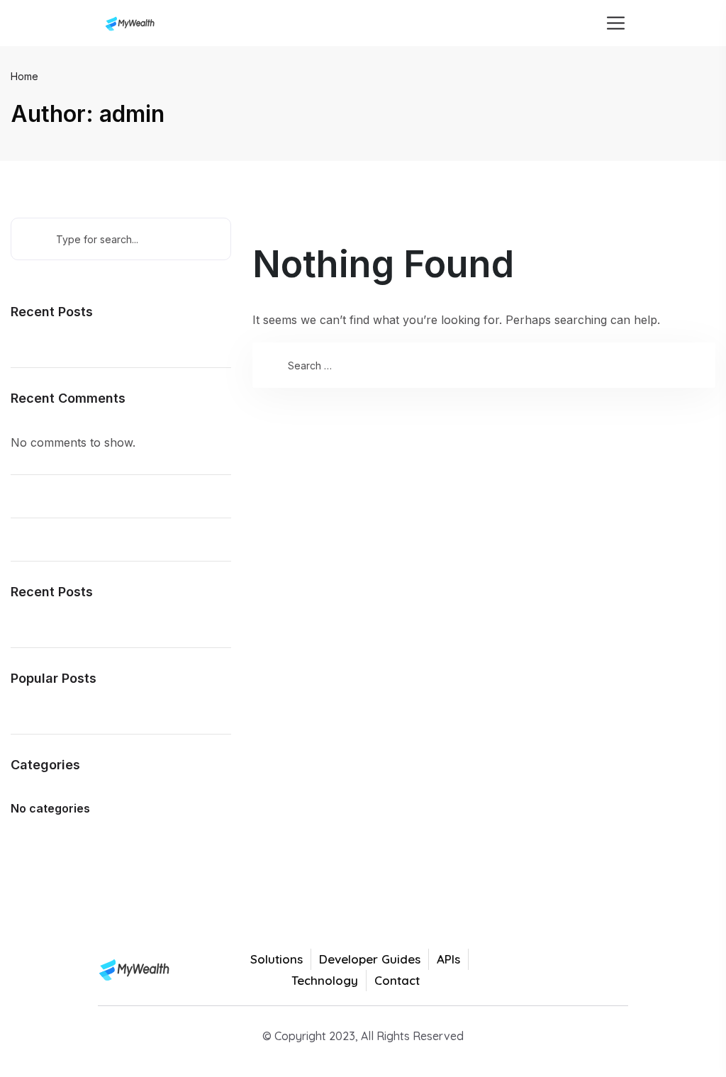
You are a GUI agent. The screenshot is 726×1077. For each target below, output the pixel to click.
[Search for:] (483, 365)
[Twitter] (517, 970)
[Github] (613, 970)
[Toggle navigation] (614, 23)
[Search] (271, 365)
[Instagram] (581, 970)
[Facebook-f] (549, 970)
